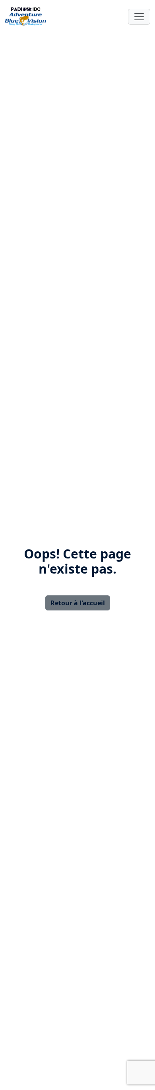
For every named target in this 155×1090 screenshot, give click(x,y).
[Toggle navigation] (139, 17)
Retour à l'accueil (77, 603)
